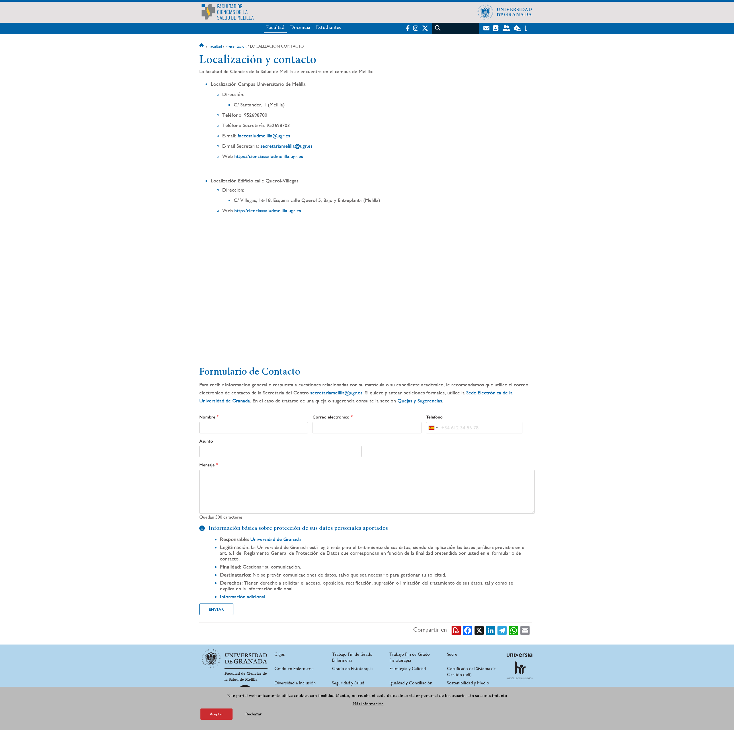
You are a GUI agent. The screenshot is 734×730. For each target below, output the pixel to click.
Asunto (206, 441)
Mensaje (207, 465)
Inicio (202, 46)
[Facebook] (467, 630)
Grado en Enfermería (294, 668)
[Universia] (519, 655)
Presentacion (236, 46)
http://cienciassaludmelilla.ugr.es (267, 210)
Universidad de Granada (275, 539)
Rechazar (253, 714)
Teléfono (434, 417)
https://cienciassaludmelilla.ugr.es (268, 156)
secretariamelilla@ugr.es (286, 146)
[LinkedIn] (490, 630)
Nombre (207, 417)
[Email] (525, 630)
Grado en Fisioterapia (352, 668)
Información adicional (242, 596)
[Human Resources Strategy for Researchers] (519, 670)
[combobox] (433, 427)
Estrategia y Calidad (407, 668)
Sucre (452, 654)
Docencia (300, 27)
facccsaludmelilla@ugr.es (264, 136)
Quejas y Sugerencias (419, 401)
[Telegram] (502, 630)
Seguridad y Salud (348, 683)
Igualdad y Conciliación (410, 683)
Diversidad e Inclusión (295, 683)
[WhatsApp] (513, 630)
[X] (479, 630)
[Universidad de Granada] (504, 12)
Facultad (275, 27)
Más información (368, 703)
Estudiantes (328, 27)
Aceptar (216, 714)
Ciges (279, 654)
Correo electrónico (331, 417)
